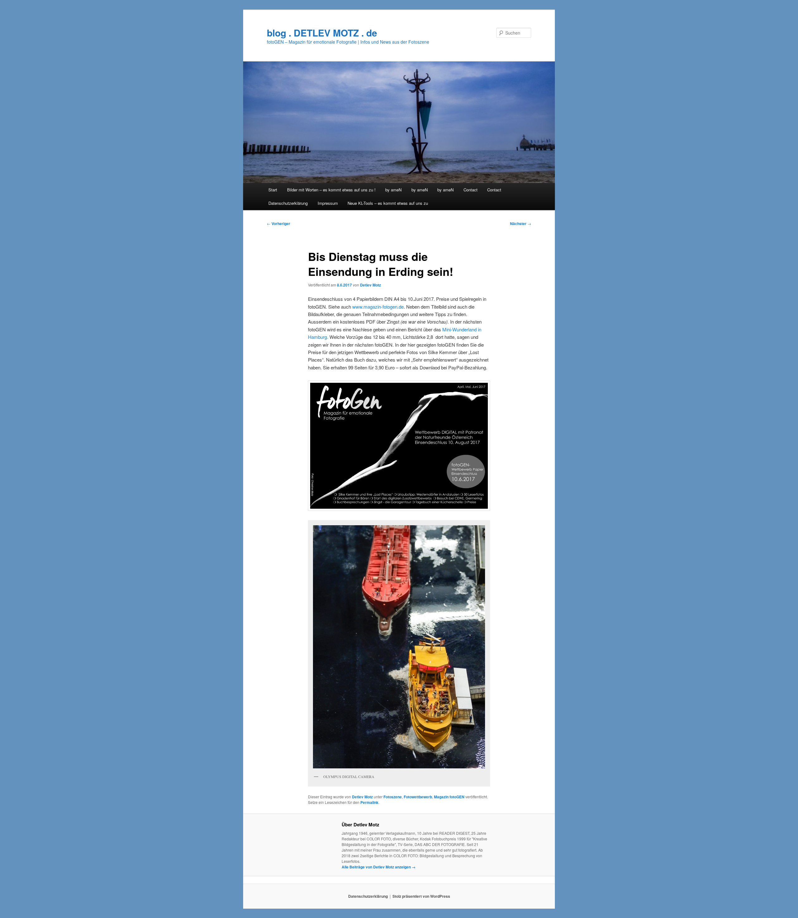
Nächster (520, 223)
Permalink (369, 802)
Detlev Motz (370, 285)
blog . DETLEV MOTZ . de (322, 32)
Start (272, 190)
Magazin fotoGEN (449, 797)
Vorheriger (278, 223)
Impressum (328, 203)
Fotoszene (392, 797)
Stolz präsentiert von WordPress (421, 896)
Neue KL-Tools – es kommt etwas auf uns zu (388, 203)
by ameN (393, 190)
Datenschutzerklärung (288, 203)
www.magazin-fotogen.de (377, 306)
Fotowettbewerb (418, 797)
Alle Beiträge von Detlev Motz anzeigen (379, 867)
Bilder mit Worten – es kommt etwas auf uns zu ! (331, 190)
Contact (471, 190)
